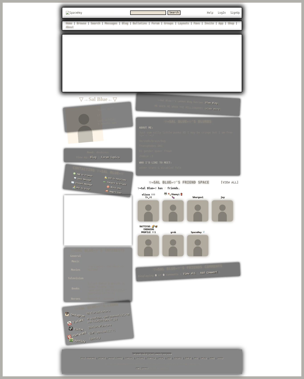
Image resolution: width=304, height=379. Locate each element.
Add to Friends (84, 175)
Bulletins (140, 23)
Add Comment (208, 272)
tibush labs (142, 368)
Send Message (83, 179)
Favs (197, 23)
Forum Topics (110, 157)
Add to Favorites (116, 179)
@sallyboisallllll (102, 332)
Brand (188, 358)
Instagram (77, 315)
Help (210, 12)
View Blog (211, 102)
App (221, 23)
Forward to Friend (116, 183)
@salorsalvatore (98, 312)
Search (174, 12)
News (212, 358)
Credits (178, 358)
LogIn (221, 12)
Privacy (151, 358)
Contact (129, 358)
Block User (115, 188)
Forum (155, 23)
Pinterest (79, 334)
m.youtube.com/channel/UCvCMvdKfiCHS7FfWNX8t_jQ (108, 318)
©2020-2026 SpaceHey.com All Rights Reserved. (152, 354)
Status (102, 358)
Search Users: (118, 12)
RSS (169, 358)
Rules (204, 358)
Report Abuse (115, 358)
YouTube (77, 322)
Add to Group (82, 188)
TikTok (78, 329)
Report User (115, 192)
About (70, 27)
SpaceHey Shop (88, 358)
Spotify (79, 341)
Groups (168, 23)
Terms (161, 358)
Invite (209, 23)
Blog (125, 23)
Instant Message (83, 184)
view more (213, 109)
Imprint (140, 358)
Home (69, 23)
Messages (111, 23)
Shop (231, 23)
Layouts (183, 23)
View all (189, 273)
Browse (81, 23)
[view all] (229, 182)
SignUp (234, 12)
